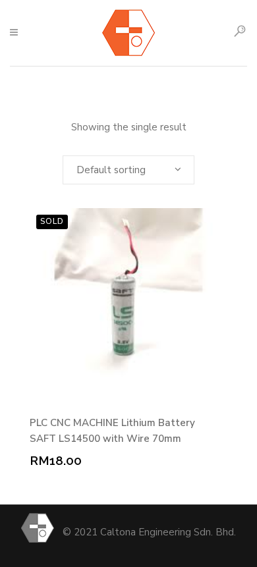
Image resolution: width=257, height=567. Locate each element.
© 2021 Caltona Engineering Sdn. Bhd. (149, 532)
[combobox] (128, 169)
